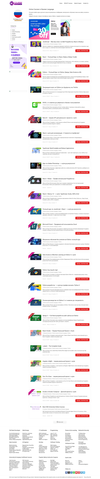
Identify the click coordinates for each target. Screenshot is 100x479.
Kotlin (51, 438)
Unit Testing (53, 450)
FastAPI (24, 448)
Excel (70, 447)
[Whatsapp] (74, 472)
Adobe (13, 30)
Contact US (80, 477)
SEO (31, 439)
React (10, 438)
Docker (40, 446)
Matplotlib (18, 450)
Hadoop (17, 452)
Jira (54, 448)
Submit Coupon (77, 3)
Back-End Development (14, 434)
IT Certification (43, 430)
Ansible (45, 447)
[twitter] (69, 472)
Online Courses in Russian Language (50, 44)
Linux (66, 451)
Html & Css (24, 433)
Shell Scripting (71, 451)
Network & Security (84, 430)
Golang (54, 439)
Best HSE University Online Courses (54, 407)
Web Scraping (53, 445)
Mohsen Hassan (42, 467)
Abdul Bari (41, 470)
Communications (82, 452)
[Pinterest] (79, 472)
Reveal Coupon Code (82, 50)
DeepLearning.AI (26, 467)
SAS (14, 451)
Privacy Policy (86, 477)
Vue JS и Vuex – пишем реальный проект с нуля (58, 376)
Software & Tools (69, 443)
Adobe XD (24, 437)
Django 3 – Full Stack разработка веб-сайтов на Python (60, 315)
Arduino (71, 452)
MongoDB (11, 437)
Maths (27, 448)
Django (13, 38)
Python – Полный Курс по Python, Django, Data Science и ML (62, 72)
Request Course (68, 463)
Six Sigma (45, 439)
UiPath (51, 448)
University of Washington (27, 465)
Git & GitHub (11, 435)
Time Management (83, 446)
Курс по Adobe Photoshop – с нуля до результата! (59, 163)
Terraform (41, 447)
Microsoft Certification (44, 434)
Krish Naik (52, 460)
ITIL (42, 439)
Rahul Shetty (53, 461)
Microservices (42, 452)
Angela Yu (41, 460)
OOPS (51, 437)
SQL (10, 448)
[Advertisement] (18, 148)
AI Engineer (25, 442)
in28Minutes (41, 468)
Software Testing (55, 442)
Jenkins (40, 445)
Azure (42, 448)
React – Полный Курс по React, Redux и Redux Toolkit (60, 57)
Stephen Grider (53, 468)
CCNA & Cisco (42, 435)
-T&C (90, 477)
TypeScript (55, 434)
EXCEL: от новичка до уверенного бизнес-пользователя (61, 102)
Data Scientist (13, 442)
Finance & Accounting (71, 430)
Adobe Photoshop (16, 31)
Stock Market (68, 435)
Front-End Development (14, 433)
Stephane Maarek (43, 461)
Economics (67, 434)
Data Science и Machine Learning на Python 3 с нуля (59, 255)
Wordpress (24, 435)
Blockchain (67, 440)
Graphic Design (25, 438)
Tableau (67, 447)
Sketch (31, 437)
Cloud (45, 448)
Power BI (67, 446)
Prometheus (41, 451)
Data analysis (12, 446)
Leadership (81, 450)
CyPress (56, 447)
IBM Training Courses (13, 464)
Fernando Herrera (54, 467)
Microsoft (24, 468)
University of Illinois (13, 466)
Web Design (25, 430)
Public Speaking (82, 451)
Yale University (12, 460)
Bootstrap (27, 434)
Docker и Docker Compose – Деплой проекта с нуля (59, 391)
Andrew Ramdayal (54, 462)
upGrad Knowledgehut (83, 464)
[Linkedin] (81, 472)
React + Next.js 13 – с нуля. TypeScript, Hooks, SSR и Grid (61, 194)
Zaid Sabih (52, 466)
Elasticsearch (42, 450)
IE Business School (26, 466)
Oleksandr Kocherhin (47, 333)
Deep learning (25, 445)
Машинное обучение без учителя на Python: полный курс (61, 239)
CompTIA (41, 437)
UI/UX (23, 434)
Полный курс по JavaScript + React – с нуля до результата (62, 209)
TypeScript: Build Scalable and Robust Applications (58, 148)
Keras (25, 446)
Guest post (67, 461)
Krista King (52, 470)
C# (55, 433)
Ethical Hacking (82, 435)
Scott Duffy (41, 464)
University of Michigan (27, 464)
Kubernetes (44, 446)
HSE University (51, 409)
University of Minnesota (14, 462)
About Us (67, 460)
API (56, 450)
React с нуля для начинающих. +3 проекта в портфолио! (61, 133)
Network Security (82, 437)
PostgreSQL (16, 437)
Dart (54, 438)
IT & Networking (82, 433)
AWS (40, 448)
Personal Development (82, 442)
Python (10, 451)
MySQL (16, 435)
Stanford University (13, 465)
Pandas (11, 450)
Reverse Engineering (83, 439)
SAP (66, 450)
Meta (10, 470)
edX (79, 463)
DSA (51, 435)
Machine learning (13, 445)
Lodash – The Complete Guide (52, 346)
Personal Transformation (84, 449)
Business (14, 35)
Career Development (83, 447)
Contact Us (85, 3)
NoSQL (12, 448)
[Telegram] (84, 472)
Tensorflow (31, 445)
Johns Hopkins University (27, 461)
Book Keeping (68, 438)
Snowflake (67, 448)
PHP (51, 434)
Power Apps (72, 446)
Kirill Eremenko (53, 465)
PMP (40, 439)
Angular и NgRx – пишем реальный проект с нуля (59, 361)
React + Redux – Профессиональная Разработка (58, 178)
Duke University (25, 462)
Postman (56, 451)
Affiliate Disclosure (69, 464)
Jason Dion (41, 462)
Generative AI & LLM (26, 450)
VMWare (67, 452)
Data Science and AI (16, 37)
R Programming (25, 451)
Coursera (45, 409)
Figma (28, 437)
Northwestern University (14, 461)
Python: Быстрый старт (50, 270)
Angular (14, 33)
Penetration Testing (83, 438)
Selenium (52, 447)
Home (60, 3)
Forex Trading (68, 437)
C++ (54, 433)
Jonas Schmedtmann (55, 464)
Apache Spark (12, 452)
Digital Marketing (26, 439)
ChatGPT (24, 447)
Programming (54, 430)
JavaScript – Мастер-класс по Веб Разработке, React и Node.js (63, 42)
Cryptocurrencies (69, 439)
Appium (52, 451)
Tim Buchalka (42, 465)
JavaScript (29, 433)
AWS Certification (42, 433)
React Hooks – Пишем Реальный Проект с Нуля (58, 331)
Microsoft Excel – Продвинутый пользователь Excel (60, 224)
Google (40, 438)
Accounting (67, 433)
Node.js (10, 439)
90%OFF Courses (68, 3)
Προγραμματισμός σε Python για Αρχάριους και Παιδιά (60, 87)
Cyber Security (82, 434)
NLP (23, 446)
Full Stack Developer (14, 430)
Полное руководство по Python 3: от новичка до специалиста (63, 300)
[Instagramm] (71, 472)
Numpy (14, 450)
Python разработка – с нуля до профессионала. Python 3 (61, 285)
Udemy (60, 44)
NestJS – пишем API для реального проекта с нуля (60, 118)
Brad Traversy (42, 466)
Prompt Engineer (30, 447)
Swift (51, 439)
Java (51, 433)
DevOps (41, 442)
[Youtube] (76, 472)
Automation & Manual (55, 446)
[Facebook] (66, 472)
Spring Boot (18, 439)
